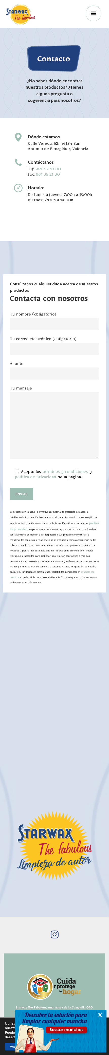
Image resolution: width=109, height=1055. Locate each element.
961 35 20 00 (48, 170)
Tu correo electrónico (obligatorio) (43, 340)
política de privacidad (35, 478)
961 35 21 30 (48, 175)
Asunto (16, 364)
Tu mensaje (21, 389)
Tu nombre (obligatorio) (33, 315)
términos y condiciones (65, 472)
